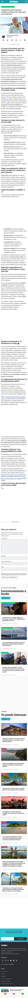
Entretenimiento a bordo (8, 6)
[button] (2, 1)
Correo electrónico (6, 561)
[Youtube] (11, 960)
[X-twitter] (8, 960)
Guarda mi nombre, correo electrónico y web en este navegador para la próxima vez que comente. (14, 574)
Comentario (4, 538)
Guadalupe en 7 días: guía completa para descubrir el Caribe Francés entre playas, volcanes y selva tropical (13, 889)
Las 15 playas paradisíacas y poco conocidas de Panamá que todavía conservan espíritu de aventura (12, 838)
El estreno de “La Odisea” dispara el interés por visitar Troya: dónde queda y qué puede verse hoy (13, 619)
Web (2, 566)
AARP (2, 97)
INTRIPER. (12, 964)
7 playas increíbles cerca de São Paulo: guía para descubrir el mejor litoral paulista (13, 765)
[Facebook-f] (2, 960)
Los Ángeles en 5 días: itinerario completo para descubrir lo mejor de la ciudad (13, 813)
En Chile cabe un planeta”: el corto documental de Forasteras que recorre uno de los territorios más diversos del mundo (13, 670)
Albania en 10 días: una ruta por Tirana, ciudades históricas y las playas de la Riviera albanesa (13, 740)
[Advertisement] (14, 213)
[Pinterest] (14, 960)
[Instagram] (5, 960)
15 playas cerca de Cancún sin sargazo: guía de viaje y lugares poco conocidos (13, 789)
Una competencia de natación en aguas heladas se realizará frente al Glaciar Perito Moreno (13, 644)
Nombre (3, 555)
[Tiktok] (16, 960)
